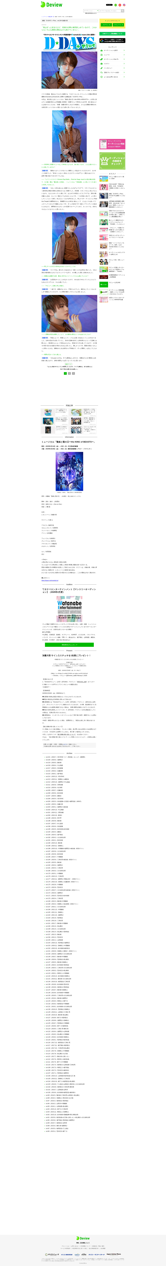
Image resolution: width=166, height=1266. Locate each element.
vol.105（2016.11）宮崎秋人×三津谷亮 (58, 1078)
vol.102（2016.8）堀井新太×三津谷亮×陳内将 (60, 1087)
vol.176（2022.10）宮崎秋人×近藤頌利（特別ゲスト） (63, 882)
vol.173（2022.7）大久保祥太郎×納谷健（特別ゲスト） (63, 890)
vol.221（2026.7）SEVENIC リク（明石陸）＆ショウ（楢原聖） (66, 757)
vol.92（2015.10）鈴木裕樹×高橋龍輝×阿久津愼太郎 (62, 1114)
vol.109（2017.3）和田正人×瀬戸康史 (57, 1067)
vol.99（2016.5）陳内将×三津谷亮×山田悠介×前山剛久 (63, 1095)
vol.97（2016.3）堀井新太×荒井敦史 (57, 1101)
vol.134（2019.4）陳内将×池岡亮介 (57, 998)
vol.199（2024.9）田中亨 (53, 818)
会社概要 (103, 1248)
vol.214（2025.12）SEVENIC (55, 776)
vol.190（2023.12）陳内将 (54, 843)
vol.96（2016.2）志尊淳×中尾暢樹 (56, 1103)
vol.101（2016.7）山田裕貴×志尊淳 (57, 1089)
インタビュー (108, 68)
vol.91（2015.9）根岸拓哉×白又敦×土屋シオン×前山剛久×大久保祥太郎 (68, 1117)
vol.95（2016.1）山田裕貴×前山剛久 (57, 1106)
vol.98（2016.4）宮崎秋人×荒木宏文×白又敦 (59, 1098)
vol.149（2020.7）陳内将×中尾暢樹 (57, 956)
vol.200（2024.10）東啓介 (54, 815)
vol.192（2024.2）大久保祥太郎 (56, 837)
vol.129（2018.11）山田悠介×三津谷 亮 (58, 1012)
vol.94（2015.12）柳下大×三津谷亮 (57, 1109)
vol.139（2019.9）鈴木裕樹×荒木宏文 (57, 984)
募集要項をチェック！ (69, 644)
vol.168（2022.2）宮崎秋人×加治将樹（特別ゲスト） (62, 904)
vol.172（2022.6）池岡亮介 (54, 893)
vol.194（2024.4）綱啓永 (53, 832)
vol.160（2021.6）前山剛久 (54, 926)
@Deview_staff (74, 664)
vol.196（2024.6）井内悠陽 (54, 826)
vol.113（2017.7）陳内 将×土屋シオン (57, 1056)
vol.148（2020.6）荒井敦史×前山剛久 (57, 959)
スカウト (107, 63)
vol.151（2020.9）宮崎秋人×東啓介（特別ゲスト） (61, 951)
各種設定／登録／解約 (98, 1246)
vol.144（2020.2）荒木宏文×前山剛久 (57, 970)
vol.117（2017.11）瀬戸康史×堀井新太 (58, 1045)
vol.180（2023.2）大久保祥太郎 (56, 870)
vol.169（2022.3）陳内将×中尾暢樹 (57, 901)
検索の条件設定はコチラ (91, 13)
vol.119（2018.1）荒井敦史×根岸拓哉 (57, 1040)
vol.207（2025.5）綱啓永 (53, 796)
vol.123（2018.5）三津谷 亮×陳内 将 (57, 1028)
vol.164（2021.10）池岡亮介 (55, 915)
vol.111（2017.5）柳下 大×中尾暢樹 (57, 1062)
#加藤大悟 (57, 659)
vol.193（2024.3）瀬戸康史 (54, 834)
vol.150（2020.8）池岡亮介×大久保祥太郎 (59, 954)
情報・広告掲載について (83, 1242)
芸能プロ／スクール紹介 (111, 72)
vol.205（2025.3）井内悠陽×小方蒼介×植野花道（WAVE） (64, 801)
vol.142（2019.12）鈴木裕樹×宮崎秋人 (58, 976)
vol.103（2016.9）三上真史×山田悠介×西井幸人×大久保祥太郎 (65, 1084)
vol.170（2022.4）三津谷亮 (54, 898)
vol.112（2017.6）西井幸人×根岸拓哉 (57, 1059)
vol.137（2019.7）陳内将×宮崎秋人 (57, 990)
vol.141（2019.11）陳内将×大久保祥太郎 (58, 979)
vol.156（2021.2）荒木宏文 (54, 937)
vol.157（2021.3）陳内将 (53, 934)
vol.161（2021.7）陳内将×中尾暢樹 (57, 923)
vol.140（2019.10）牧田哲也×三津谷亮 (58, 981)
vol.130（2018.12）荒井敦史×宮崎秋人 (58, 1009)
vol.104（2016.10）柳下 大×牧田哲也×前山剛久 (60, 1081)
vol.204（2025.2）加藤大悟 (54, 804)
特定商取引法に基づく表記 (79, 1248)
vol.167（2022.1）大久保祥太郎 (56, 906)
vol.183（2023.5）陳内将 (53, 862)
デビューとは (65, 1246)
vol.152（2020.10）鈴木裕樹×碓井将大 (58, 948)
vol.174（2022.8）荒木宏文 (54, 887)
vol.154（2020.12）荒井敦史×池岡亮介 (58, 943)
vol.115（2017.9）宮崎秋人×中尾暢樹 (57, 1051)
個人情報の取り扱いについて (67, 734)
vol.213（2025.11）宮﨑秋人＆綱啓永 (57, 779)
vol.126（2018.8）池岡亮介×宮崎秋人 (57, 1020)
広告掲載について (85, 1246)
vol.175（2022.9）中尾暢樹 (54, 884)
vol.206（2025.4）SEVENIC (55, 798)
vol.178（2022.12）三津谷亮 (55, 876)
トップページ (44, 16)
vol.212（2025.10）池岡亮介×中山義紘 (58, 782)
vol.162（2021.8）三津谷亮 (54, 920)
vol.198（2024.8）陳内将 (53, 821)
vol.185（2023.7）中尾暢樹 (54, 857)
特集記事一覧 (51, 16)
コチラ (65, 744)
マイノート (117, 24)
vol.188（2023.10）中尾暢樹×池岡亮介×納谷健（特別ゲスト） (65, 848)
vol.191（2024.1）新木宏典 (54, 840)
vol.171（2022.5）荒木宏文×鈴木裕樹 (57, 895)
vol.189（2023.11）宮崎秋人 (54, 845)
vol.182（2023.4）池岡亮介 (54, 865)
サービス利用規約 (65, 1248)
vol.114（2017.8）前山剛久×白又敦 (57, 1053)
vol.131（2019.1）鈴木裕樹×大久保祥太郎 (59, 1006)
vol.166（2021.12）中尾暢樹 (55, 909)
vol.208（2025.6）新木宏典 (54, 793)
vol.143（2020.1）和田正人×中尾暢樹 (57, 973)
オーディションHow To (111, 59)
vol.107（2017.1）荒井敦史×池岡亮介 (57, 1073)
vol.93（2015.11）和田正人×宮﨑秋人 (57, 1112)
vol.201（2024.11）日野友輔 (54, 812)
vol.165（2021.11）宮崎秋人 (54, 912)
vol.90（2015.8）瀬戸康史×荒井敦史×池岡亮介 (60, 1120)
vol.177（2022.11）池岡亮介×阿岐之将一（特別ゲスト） (63, 879)
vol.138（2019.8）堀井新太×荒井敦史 (57, 987)
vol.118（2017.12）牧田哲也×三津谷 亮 (58, 1042)
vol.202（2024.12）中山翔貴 (55, 809)
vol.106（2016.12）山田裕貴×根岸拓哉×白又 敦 (60, 1076)
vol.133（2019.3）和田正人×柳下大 (57, 1001)
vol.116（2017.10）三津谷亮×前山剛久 (58, 1048)
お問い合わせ (74, 1246)
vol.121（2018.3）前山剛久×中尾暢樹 (57, 1034)
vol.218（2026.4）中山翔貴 (54, 765)
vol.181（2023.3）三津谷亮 (54, 868)
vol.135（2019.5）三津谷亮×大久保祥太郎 (59, 995)
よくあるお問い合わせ (111, 77)
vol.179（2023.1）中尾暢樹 (54, 873)
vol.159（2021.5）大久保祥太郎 (56, 929)
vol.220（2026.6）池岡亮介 (54, 760)
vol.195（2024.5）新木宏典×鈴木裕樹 (57, 829)
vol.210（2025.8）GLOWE (54, 787)
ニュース (107, 55)
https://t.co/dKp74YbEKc (65, 673)
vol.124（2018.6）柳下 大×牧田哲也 (57, 1026)
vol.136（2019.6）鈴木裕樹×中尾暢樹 (57, 992)
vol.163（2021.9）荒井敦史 (54, 918)
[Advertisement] (55, 391)
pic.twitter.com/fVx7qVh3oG (80, 673)
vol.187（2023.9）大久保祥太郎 (56, 851)
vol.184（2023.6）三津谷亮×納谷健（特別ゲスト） (61, 859)
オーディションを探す (111, 50)
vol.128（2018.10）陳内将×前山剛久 (57, 1015)
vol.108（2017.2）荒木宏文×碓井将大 (57, 1070)
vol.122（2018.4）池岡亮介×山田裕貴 (57, 1031)
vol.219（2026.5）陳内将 (53, 762)
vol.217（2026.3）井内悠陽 (54, 768)
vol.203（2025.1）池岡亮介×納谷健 (57, 807)
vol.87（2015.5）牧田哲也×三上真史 (57, 1128)
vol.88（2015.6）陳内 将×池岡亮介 (56, 1125)
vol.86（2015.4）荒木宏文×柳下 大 (56, 1131)
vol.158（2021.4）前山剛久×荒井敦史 (57, 931)
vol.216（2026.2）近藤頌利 (54, 771)
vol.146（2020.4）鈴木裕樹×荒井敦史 (57, 965)
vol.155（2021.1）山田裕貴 (54, 940)
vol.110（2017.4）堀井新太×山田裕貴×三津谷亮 (60, 1064)
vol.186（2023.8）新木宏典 (54, 854)
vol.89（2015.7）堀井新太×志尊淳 (56, 1123)
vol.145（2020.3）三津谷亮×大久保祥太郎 (59, 967)
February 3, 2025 (82, 675)
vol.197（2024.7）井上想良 (54, 823)
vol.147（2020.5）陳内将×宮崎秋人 (57, 962)
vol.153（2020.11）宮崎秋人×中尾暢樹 (58, 945)
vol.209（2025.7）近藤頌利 (54, 790)
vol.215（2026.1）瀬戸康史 (54, 773)
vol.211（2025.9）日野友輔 (54, 785)
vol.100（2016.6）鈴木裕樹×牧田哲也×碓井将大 (60, 1092)
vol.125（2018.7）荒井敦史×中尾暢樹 (57, 1023)
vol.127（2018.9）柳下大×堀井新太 (57, 1017)
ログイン (106, 24)
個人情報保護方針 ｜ (94, 1248)
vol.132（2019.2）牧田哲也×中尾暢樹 (57, 1003)
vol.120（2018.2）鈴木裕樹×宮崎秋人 (57, 1037)
